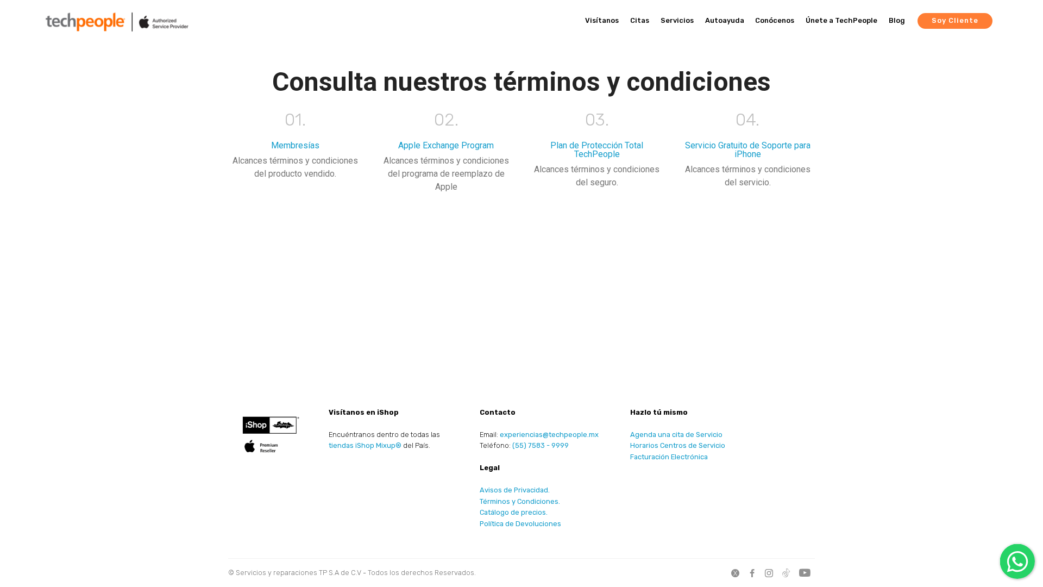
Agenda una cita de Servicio (676, 434)
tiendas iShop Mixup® (365, 445)
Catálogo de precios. (514, 512)
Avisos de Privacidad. (515, 490)
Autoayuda (724, 20)
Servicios (677, 20)
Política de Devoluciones (520, 524)
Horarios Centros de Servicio (677, 445)
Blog (897, 20)
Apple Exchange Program (446, 145)
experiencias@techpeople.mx (549, 434)
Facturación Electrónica (669, 457)
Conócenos (774, 20)
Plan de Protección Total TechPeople (596, 149)
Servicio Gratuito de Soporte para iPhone (747, 149)
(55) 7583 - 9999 (540, 445)
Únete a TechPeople (841, 20)
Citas (639, 20)
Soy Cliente (955, 20)
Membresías (295, 145)
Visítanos (602, 20)
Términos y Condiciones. (520, 501)
